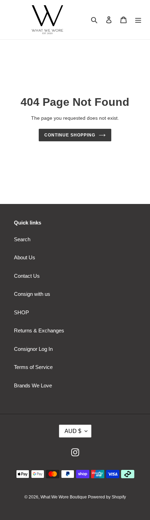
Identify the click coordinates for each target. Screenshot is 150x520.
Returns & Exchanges (39, 330)
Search (22, 239)
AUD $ (73, 431)
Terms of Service (33, 367)
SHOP (21, 312)
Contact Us (27, 276)
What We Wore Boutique (64, 497)
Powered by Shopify (107, 497)
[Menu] (138, 19)
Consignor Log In (33, 349)
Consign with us (32, 294)
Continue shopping (69, 135)
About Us (24, 257)
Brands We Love (33, 385)
